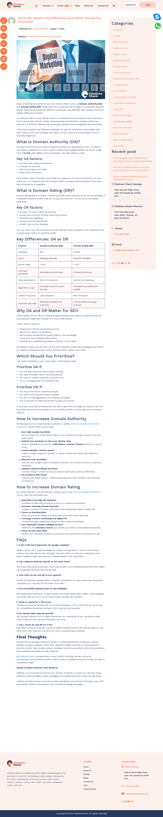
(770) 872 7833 (121, 234)
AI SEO (116, 36)
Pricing (86, 774)
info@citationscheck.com (126, 250)
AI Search (118, 30)
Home (86, 767)
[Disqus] (61, 720)
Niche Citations (120, 134)
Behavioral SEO (120, 42)
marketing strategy (122, 121)
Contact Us (103, 6)
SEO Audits (118, 146)
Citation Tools (119, 54)
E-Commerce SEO (122, 72)
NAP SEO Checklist (122, 127)
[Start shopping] (114, 6)
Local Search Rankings (124, 103)
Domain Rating (54, 36)
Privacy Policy (89, 789)
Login (147, 5)
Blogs (86, 778)
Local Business (120, 85)
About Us (88, 6)
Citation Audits (120, 48)
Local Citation (120, 91)
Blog (77, 6)
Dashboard (130, 5)
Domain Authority (36, 36)
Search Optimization (123, 140)
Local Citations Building (124, 97)
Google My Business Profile (126, 78)
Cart (85, 785)
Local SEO (118, 109)
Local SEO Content (122, 115)
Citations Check (27, 656)
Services (46, 6)
